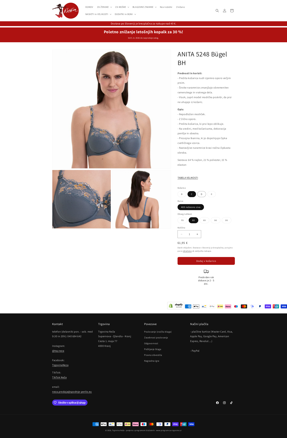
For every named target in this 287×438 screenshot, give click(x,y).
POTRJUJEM (143, 231)
